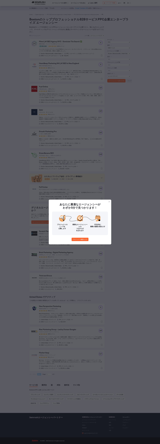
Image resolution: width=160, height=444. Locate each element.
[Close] (109, 202)
